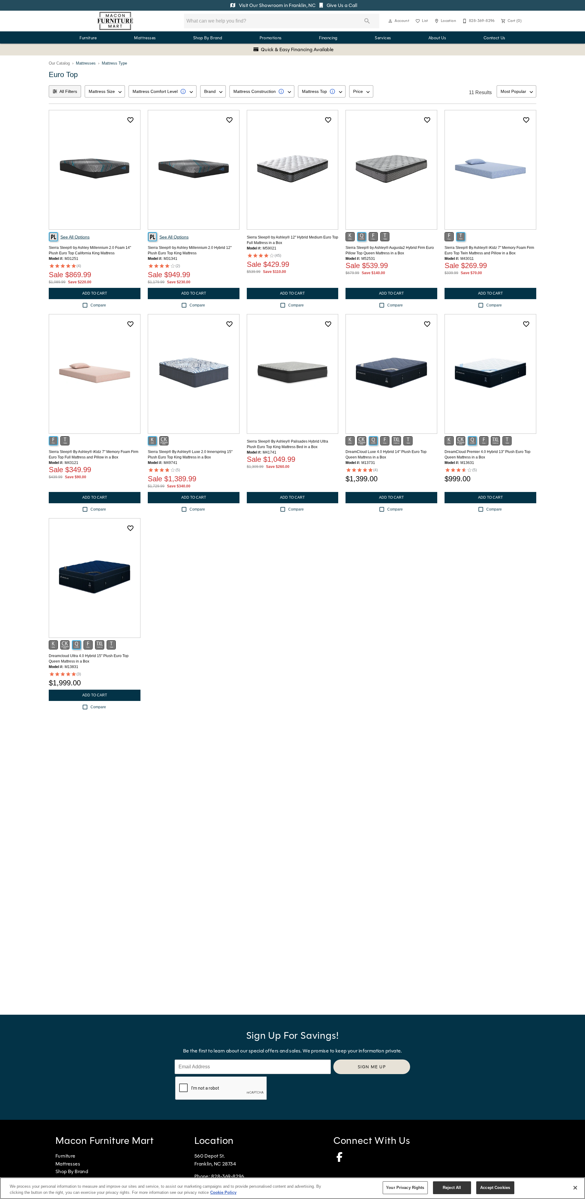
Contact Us (494, 38)
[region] (292, 1188)
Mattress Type (114, 63)
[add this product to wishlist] (130, 120)
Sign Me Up (372, 1067)
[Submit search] (367, 21)
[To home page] (115, 21)
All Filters (68, 91)
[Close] (575, 1187)
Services (383, 38)
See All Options (75, 237)
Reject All (452, 1187)
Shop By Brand (207, 38)
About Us (437, 38)
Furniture (88, 38)
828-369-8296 (227, 1176)
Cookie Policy (223, 1192)
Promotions (271, 38)
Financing (328, 38)
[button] (390, 21)
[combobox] (105, 91)
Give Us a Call (341, 5)
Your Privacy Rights (405, 1187)
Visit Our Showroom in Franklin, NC (277, 5)
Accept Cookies (495, 1187)
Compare (98, 305)
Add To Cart (94, 293)
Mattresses (145, 38)
